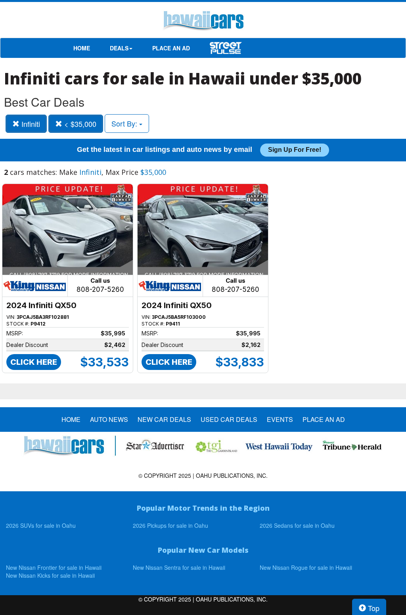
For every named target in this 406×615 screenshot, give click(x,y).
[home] (203, 22)
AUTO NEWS (109, 419)
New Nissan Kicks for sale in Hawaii (50, 575)
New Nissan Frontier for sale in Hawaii (54, 567)
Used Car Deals (229, 419)
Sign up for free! (294, 149)
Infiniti (29, 124)
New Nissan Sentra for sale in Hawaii (179, 567)
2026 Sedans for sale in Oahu (297, 525)
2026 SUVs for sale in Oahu (41, 525)
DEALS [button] (119, 48)
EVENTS (280, 419)
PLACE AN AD (171, 48)
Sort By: (125, 123)
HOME (81, 48)
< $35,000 (79, 124)
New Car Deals (164, 419)
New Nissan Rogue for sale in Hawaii (306, 567)
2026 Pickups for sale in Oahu (170, 525)
